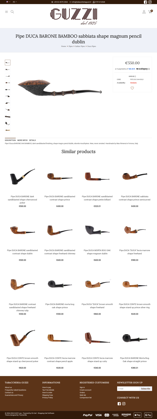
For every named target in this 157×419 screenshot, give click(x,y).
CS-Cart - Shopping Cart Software (42, 413)
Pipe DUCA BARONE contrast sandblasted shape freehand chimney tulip (22, 307)
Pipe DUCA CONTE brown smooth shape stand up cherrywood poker (22, 360)
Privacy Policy (47, 398)
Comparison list (86, 398)
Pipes (71, 46)
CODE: (119, 79)
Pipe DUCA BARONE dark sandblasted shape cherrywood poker (22, 199)
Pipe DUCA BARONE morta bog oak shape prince (59, 306)
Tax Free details (48, 390)
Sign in (82, 387)
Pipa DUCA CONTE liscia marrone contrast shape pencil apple (59, 360)
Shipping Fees (47, 395)
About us (8, 387)
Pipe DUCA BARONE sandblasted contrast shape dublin (22, 252)
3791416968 (100, 2)
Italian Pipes (80, 46)
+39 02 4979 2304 (60, 2)
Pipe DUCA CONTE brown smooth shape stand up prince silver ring (134, 306)
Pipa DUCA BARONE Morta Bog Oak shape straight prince (134, 360)
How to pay (46, 387)
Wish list (83, 395)
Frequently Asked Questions (15, 390)
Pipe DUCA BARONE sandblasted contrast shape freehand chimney (59, 252)
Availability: (121, 83)
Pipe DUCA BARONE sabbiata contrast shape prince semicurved (134, 198)
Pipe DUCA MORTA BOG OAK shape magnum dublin (97, 252)
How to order (47, 393)
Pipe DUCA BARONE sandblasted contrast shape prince (60, 198)
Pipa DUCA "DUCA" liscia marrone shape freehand (134, 252)
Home (63, 46)
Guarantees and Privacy (14, 395)
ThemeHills (23, 415)
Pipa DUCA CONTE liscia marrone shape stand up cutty (97, 360)
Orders (82, 393)
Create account (85, 390)
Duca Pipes (91, 46)
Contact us (9, 393)
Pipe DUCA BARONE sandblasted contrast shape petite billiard (97, 198)
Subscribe (145, 388)
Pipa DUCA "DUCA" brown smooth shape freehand (97, 306)
